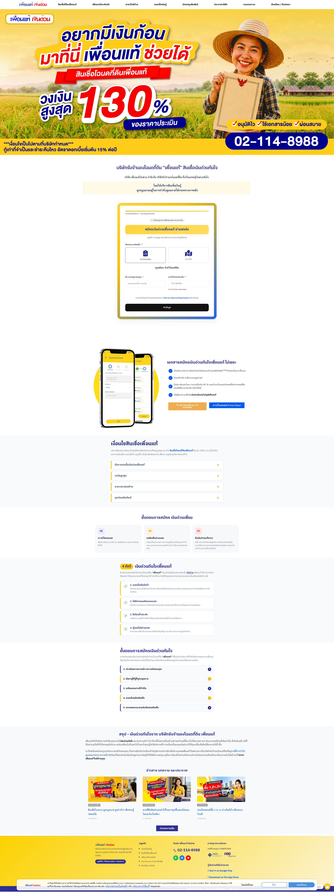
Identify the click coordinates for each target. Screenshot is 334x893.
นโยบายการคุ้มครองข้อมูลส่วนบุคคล (176, 298)
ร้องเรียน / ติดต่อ (148, 865)
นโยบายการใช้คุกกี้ (141, 886)
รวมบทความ (249, 4)
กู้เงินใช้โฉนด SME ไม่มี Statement (158, 809)
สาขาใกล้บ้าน (132, 4)
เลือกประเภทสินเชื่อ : (133, 245)
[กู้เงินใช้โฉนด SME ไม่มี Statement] (166, 789)
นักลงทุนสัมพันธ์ (190, 4)
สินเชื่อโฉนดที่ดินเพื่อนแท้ (181, 450)
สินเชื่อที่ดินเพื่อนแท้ (67, 4)
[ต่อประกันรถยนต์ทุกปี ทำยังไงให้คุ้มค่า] (221, 789)
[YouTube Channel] (188, 857)
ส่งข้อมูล (167, 307)
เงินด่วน (190, 572)
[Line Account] (175, 857)
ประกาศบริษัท (220, 4)
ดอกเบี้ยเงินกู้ (160, 4)
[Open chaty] (327, 887)
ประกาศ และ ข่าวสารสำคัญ (152, 861)
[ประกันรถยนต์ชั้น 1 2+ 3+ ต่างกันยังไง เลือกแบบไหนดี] (112, 789)
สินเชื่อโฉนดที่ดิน (148, 805)
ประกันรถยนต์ (93, 805)
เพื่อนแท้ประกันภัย (101, 4)
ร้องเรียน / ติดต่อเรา (280, 4)
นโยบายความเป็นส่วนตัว (116, 886)
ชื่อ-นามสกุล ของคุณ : (134, 277)
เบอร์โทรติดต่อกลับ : (177, 277)
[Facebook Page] (182, 857)
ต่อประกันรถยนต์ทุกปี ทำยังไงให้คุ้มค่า (215, 809)
